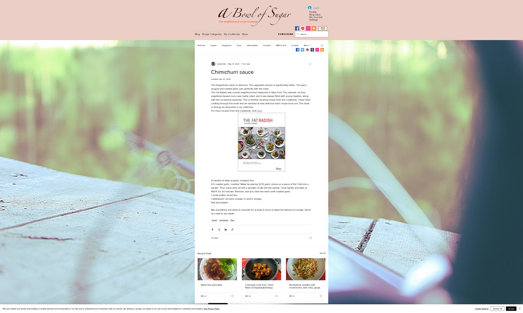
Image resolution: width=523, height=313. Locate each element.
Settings (313, 19)
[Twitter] (302, 50)
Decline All (497, 308)
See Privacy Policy (212, 308)
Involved (267, 45)
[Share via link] (232, 229)
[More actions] (310, 64)
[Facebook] (297, 28)
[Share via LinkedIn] (225, 229)
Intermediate (252, 45)
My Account (315, 17)
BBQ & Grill (281, 45)
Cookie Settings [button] (482, 308)
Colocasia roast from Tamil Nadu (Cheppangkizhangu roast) (259, 286)
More (306, 45)
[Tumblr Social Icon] (312, 50)
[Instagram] (308, 28)
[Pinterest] (303, 28)
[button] (285, 34)
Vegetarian (227, 45)
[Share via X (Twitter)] (219, 229)
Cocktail (294, 45)
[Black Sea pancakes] (217, 269)
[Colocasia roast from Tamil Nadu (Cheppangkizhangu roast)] (261, 269)
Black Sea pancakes (211, 285)
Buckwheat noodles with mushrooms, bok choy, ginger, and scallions (305, 286)
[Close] (519, 308)
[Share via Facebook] (212, 229)
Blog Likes (314, 14)
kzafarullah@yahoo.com (155, 35)
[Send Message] (323, 28)
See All (323, 253)
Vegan (213, 45)
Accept (511, 308)
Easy (239, 45)
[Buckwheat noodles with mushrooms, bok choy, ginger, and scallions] (305, 269)
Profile (313, 12)
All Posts (201, 45)
